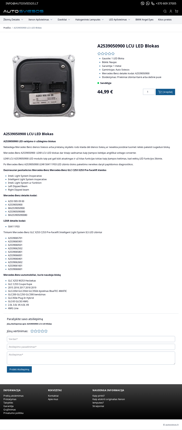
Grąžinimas (9, 409)
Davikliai (62, 19)
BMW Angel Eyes (145, 19)
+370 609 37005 (166, 3)
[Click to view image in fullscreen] (45, 82)
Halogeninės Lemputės (87, 19)
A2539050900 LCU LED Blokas (28, 27)
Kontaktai (53, 395)
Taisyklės (8, 402)
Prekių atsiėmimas (13, 395)
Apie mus (53, 399)
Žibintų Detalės (11, 19)
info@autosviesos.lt (22, 3)
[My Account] (170, 11)
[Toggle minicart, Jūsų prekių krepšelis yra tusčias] (176, 11)
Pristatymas (9, 399)
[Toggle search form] (165, 11)
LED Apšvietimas (118, 19)
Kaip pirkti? (99, 395)
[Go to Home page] (23, 11)
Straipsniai (98, 406)
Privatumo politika (13, 413)
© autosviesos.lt (171, 424)
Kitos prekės (165, 19)
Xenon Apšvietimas (38, 19)
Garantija (8, 406)
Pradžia (7, 27)
